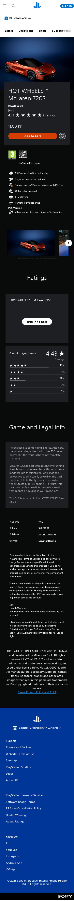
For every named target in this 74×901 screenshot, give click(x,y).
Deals (42, 30)
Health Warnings (18, 608)
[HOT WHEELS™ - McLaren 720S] (31, 243)
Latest (9, 30)
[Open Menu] (4, 6)
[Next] (68, 243)
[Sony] (65, 899)
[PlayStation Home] (37, 5)
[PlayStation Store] (18, 18)
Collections (26, 30)
